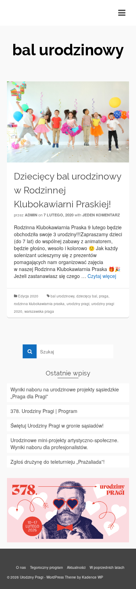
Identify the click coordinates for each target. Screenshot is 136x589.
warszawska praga (39, 311)
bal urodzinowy (62, 296)
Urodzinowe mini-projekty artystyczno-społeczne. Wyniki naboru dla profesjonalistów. (64, 444)
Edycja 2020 (28, 296)
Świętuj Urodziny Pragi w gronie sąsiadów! (57, 425)
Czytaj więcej (102, 275)
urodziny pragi (78, 303)
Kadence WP (92, 577)
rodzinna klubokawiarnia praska (39, 303)
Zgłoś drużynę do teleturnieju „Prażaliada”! (57, 461)
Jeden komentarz (101, 214)
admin (31, 214)
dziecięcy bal (86, 296)
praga (103, 296)
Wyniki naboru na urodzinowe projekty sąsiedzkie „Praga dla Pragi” (64, 393)
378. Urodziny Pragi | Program (43, 410)
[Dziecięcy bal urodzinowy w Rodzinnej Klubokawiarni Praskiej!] (68, 121)
